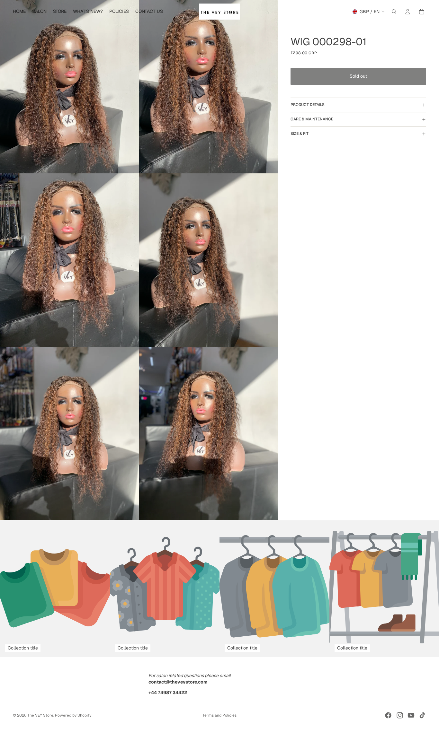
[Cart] (422, 11)
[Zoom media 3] (69, 260)
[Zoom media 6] (208, 433)
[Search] (394, 11)
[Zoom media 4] (208, 260)
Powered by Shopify (73, 715)
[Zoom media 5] (69, 433)
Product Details (308, 105)
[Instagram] (400, 715)
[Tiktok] (422, 715)
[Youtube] (411, 715)
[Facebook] (388, 715)
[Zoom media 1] (69, 86)
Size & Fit (300, 133)
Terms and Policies (219, 715)
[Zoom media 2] (208, 86)
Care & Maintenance (312, 119)
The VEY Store (40, 715)
